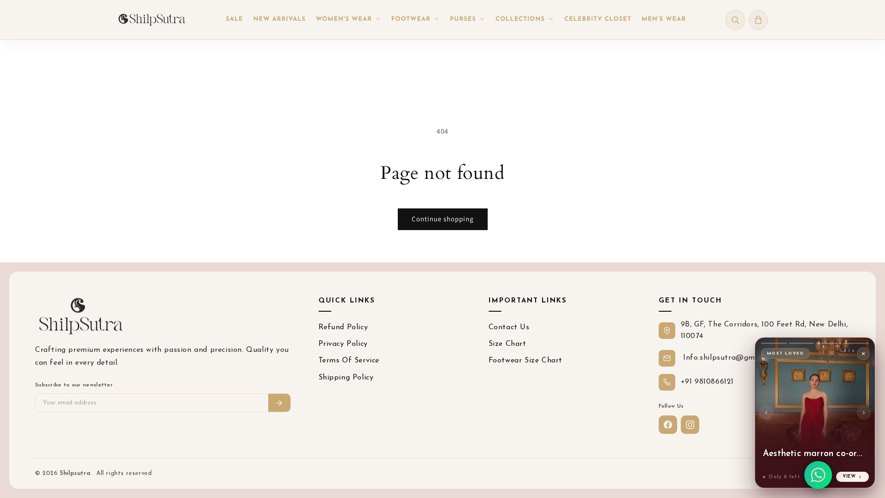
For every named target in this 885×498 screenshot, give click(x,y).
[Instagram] (690, 424)
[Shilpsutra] (151, 19)
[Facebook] (668, 424)
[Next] (864, 413)
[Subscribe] (279, 403)
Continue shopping (443, 218)
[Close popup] (863, 353)
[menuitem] (235, 20)
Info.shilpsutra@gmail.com (730, 358)
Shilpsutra (76, 473)
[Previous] (766, 413)
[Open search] (735, 20)
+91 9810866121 (707, 381)
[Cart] (758, 20)
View (849, 476)
